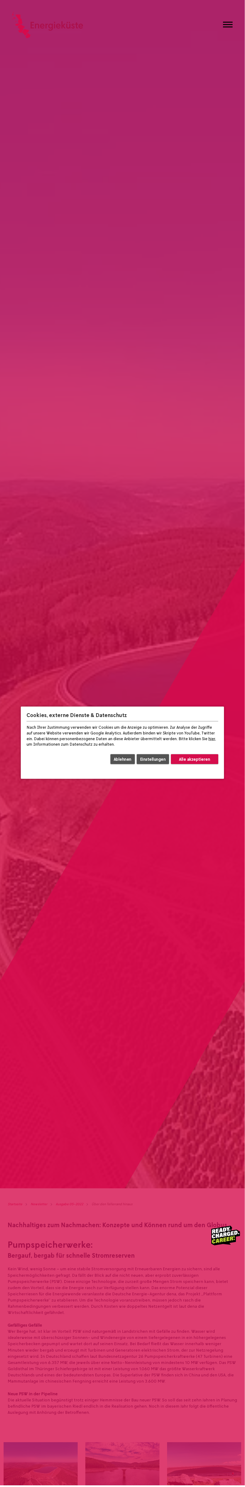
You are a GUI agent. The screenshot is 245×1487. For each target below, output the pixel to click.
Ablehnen (122, 759)
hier (211, 738)
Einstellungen (153, 759)
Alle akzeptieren (194, 759)
